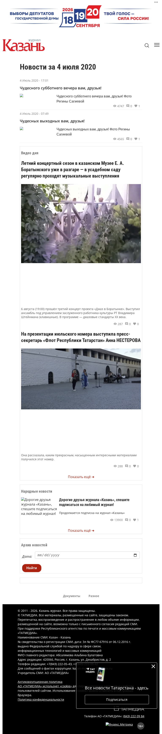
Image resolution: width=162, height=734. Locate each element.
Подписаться (116, 699)
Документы (71, 596)
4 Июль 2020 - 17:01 (34, 80)
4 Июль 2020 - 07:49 (34, 114)
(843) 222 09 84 (133, 716)
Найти (31, 568)
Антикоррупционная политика (40, 682)
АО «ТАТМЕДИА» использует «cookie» (45, 686)
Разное (94, 596)
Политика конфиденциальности (41, 699)
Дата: (27, 556)
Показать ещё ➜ (81, 476)
